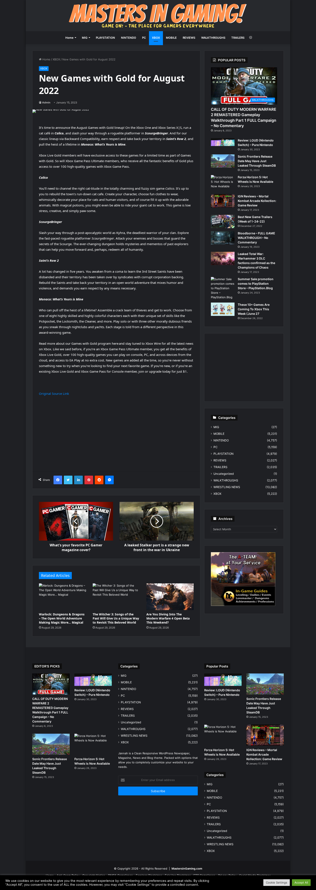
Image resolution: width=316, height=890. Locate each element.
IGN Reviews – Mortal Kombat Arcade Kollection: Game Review (257, 200)
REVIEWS (189, 37)
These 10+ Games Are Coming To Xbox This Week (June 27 (254, 309)
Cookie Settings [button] (276, 882)
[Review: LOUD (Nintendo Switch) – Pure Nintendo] (223, 142)
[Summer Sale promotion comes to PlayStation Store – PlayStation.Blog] (223, 288)
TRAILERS (237, 37)
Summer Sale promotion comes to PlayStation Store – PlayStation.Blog (255, 283)
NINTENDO (128, 37)
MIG (84, 37)
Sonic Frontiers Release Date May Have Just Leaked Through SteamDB (257, 161)
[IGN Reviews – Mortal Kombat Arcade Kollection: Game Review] (223, 201)
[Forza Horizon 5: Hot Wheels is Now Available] (223, 183)
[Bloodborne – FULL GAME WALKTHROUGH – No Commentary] (223, 237)
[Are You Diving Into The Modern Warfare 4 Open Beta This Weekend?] (170, 596)
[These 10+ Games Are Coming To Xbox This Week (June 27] (223, 309)
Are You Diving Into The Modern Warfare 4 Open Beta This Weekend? (168, 618)
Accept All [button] (301, 882)
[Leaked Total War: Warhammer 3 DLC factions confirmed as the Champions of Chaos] (223, 258)
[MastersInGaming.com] (158, 15)
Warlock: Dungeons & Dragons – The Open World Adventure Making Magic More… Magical (61, 618)
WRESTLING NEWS (226, 487)
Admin (46, 102)
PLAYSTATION (105, 37)
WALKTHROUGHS (213, 37)
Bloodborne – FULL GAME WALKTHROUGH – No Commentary (256, 237)
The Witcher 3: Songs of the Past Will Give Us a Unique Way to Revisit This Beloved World (116, 618)
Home (69, 37)
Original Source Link (54, 393)
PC (144, 37)
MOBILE (171, 37)
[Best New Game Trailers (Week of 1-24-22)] (223, 221)
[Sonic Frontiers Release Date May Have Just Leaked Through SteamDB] (223, 161)
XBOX (156, 37)
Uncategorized (223, 473)
